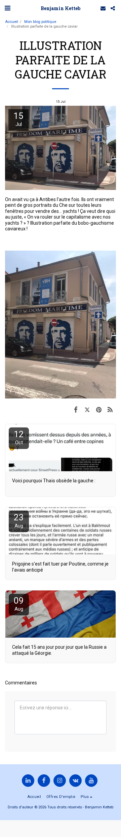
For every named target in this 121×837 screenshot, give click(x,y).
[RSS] (110, 409)
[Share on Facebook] (75, 409)
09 (19, 603)
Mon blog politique (40, 22)
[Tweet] (87, 409)
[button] (7, 8)
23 (19, 520)
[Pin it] (99, 409)
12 (19, 437)
